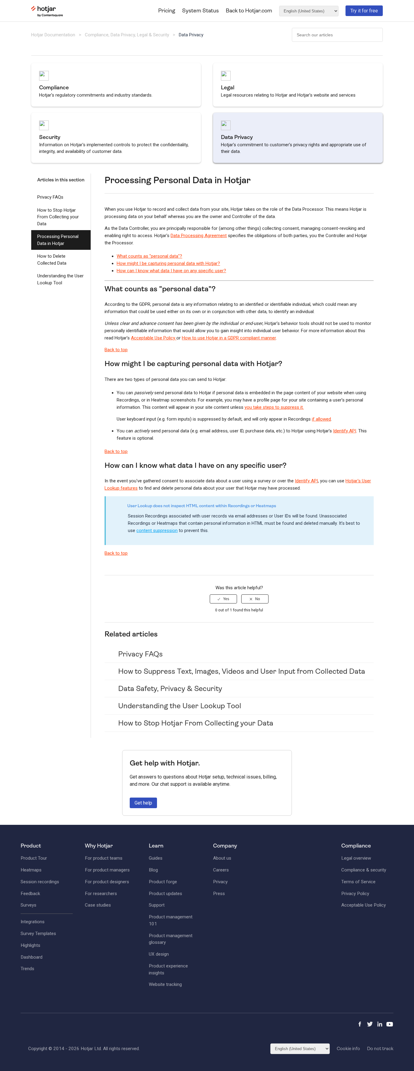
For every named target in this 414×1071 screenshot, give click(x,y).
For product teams (103, 858)
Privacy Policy (355, 893)
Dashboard (31, 957)
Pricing (166, 11)
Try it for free (364, 11)
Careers (221, 870)
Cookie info (348, 1048)
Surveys (28, 905)
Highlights (30, 945)
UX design (159, 954)
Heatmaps (31, 870)
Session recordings (40, 881)
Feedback (30, 893)
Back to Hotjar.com (249, 11)
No (257, 599)
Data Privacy (191, 35)
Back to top (116, 349)
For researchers (101, 893)
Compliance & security (363, 870)
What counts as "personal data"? (149, 256)
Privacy (220, 881)
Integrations (33, 921)
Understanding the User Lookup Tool (60, 279)
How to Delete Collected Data (51, 259)
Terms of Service (358, 881)
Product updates (165, 893)
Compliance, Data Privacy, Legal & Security (127, 35)
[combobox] (337, 35)
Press (219, 893)
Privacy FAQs (50, 197)
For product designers (107, 881)
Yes (226, 599)
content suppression (157, 530)
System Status (200, 11)
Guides (155, 858)
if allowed (321, 419)
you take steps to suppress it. (274, 407)
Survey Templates (38, 933)
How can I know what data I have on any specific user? (171, 270)
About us (222, 858)
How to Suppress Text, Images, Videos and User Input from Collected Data (241, 671)
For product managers (107, 870)
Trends (27, 968)
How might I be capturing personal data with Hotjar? (168, 263)
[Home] (47, 15)
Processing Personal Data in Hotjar (57, 240)
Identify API (344, 431)
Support (157, 905)
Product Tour (34, 858)
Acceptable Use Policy (153, 338)
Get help (143, 803)
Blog (153, 870)
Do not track (380, 1048)
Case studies (98, 905)
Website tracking (165, 984)
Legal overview (356, 858)
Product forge (163, 881)
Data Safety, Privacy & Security (170, 688)
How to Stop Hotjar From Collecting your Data (58, 216)
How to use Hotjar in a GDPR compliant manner (229, 338)
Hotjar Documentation (53, 35)
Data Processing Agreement (199, 235)
